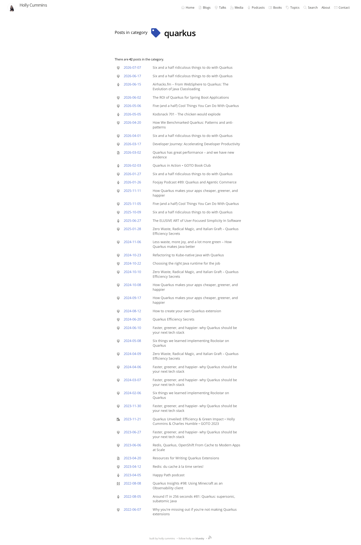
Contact (344, 7)
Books (277, 7)
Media (239, 7)
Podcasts (258, 7)
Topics (295, 7)
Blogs (207, 7)
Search (313, 7)
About (326, 7)
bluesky (200, 538)
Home (190, 7)
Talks (222, 7)
